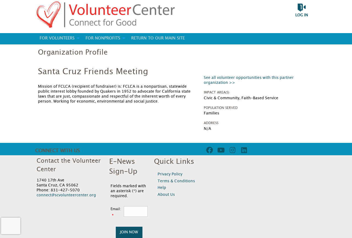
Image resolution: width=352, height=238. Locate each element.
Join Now (129, 232)
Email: (116, 209)
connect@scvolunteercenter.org (66, 195)
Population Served (221, 107)
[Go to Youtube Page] (220, 150)
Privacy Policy (170, 174)
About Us (166, 195)
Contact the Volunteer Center (69, 165)
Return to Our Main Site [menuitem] (158, 38)
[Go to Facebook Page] (208, 150)
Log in (301, 15)
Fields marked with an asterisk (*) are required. (128, 191)
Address (211, 123)
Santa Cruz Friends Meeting (93, 72)
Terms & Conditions (176, 181)
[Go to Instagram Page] (231, 150)
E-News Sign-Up (123, 166)
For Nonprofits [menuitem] (103, 38)
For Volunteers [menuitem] (57, 38)
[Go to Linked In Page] (243, 150)
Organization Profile (73, 52)
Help (162, 188)
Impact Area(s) (216, 92)
